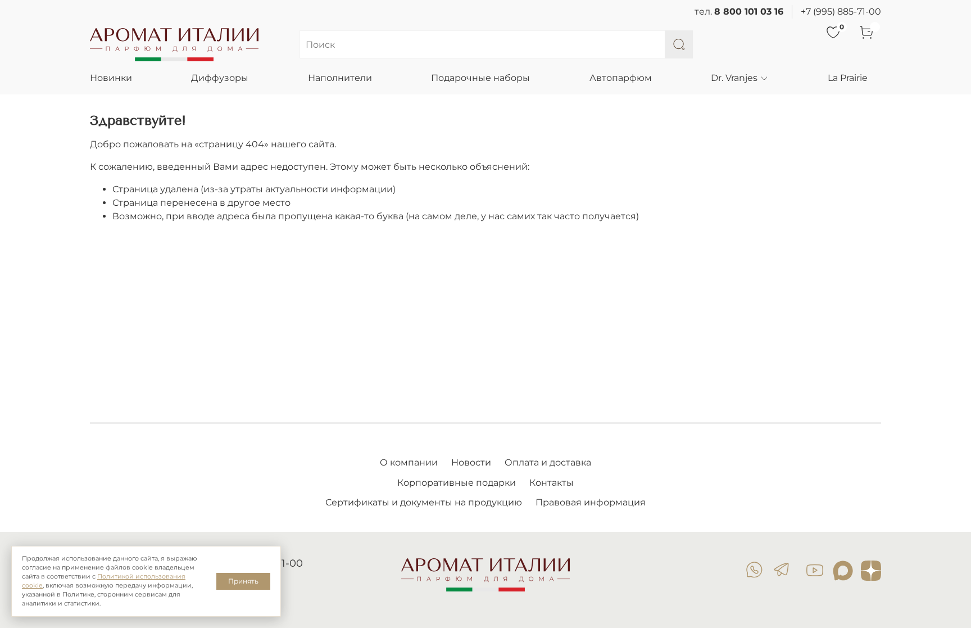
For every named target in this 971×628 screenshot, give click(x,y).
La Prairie (848, 78)
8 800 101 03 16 (748, 11)
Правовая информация (591, 502)
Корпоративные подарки (456, 482)
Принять (243, 581)
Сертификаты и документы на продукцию (423, 502)
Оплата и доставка (548, 462)
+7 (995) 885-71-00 (841, 11)
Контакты (551, 482)
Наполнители (340, 78)
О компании (409, 462)
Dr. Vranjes (734, 78)
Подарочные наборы (480, 78)
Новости (471, 462)
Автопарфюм (620, 78)
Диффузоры (219, 78)
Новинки (111, 78)
